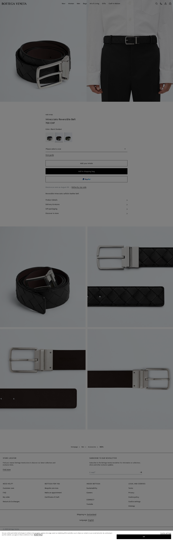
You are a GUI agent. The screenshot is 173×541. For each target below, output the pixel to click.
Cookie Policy (38, 535)
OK (144, 537)
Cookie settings (165, 533)
